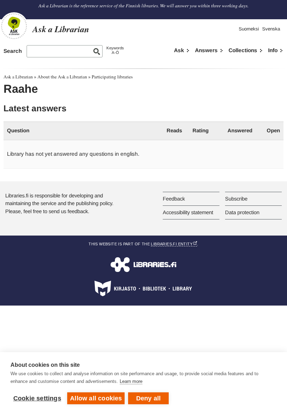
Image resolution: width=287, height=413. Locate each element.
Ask (179, 50)
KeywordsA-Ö (115, 50)
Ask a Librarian (18, 77)
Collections (243, 50)
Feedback (174, 199)
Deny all (148, 398)
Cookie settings (37, 398)
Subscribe (236, 199)
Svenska (271, 28)
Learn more (131, 381)
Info (273, 50)
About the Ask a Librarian (62, 77)
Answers (206, 50)
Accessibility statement (188, 212)
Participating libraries (112, 77)
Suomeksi (249, 28)
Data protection (242, 212)
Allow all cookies (96, 398)
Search (13, 51)
